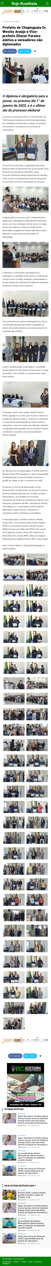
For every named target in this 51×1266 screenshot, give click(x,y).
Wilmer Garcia (22, 1125)
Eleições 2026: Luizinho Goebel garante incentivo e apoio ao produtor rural (31, 1195)
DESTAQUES (22, 1113)
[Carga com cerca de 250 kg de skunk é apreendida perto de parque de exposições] (9, 1170)
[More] (35, 51)
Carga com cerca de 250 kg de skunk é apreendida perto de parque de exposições (31, 1170)
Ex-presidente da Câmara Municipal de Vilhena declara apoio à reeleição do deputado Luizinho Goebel (31, 1156)
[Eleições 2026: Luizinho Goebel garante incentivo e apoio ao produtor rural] (9, 1195)
